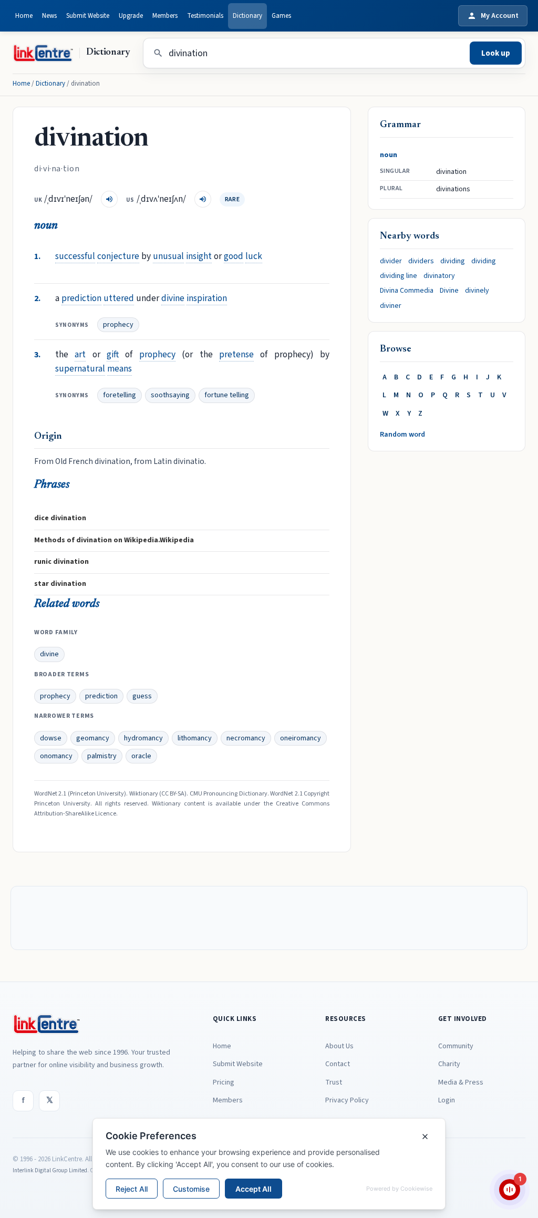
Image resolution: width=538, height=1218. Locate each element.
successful (75, 256)
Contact (337, 1064)
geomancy (92, 738)
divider (391, 261)
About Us (339, 1046)
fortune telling (226, 395)
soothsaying (170, 395)
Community (455, 1046)
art (80, 354)
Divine (449, 290)
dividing (452, 261)
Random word (402, 434)
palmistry (102, 756)
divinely (477, 290)
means (119, 368)
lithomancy (195, 738)
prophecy (118, 324)
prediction (81, 298)
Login (446, 1100)
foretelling (119, 395)
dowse (50, 738)
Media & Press (460, 1082)
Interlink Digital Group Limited (50, 1170)
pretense (236, 354)
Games (281, 15)
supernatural (80, 368)
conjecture (118, 256)
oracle (141, 756)
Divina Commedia (406, 290)
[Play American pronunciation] (202, 199)
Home (24, 15)
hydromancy (143, 738)
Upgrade (131, 15)
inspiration (207, 298)
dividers (421, 261)
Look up (495, 53)
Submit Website (87, 15)
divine (172, 298)
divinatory (439, 276)
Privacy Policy (347, 1100)
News (49, 15)
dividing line (398, 276)
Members (165, 15)
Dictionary (247, 15)
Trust (333, 1082)
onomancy (56, 756)
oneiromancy (300, 738)
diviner (390, 306)
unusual (168, 256)
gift (113, 354)
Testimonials (205, 15)
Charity (449, 1064)
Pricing (223, 1082)
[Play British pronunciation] (109, 199)
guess (142, 696)
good (233, 256)
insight (199, 256)
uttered (119, 298)
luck (253, 256)
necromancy (245, 738)
